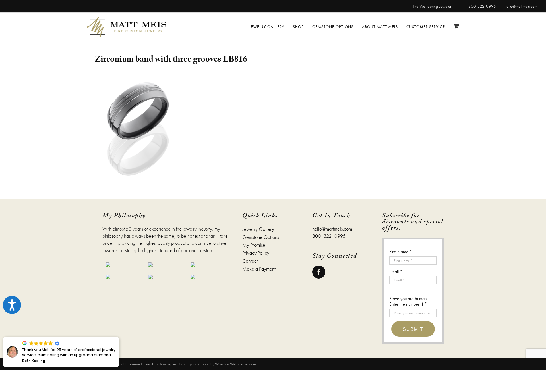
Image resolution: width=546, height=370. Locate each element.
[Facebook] (318, 272)
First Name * (400, 251)
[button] (119, 337)
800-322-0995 (482, 6)
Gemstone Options (260, 237)
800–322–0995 (329, 236)
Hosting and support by (197, 364)
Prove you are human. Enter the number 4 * (408, 301)
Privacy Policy (255, 253)
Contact (250, 261)
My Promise (253, 245)
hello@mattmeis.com (520, 6)
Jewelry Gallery (258, 229)
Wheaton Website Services (235, 364)
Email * (395, 271)
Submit (413, 329)
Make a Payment (259, 268)
